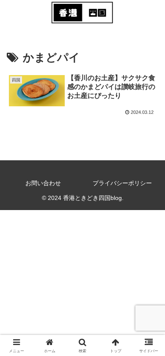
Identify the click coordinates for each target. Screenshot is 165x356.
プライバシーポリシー (122, 183)
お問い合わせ (43, 183)
